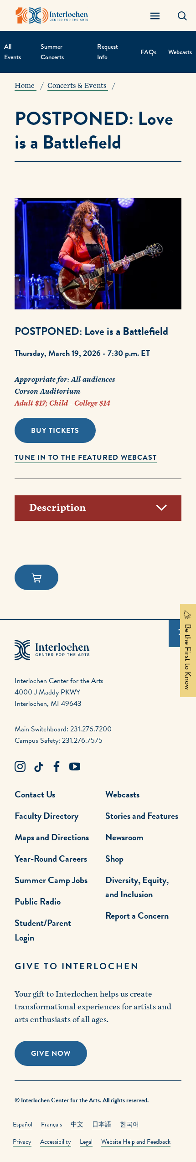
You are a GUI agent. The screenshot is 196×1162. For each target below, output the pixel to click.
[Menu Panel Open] (155, 15)
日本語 (101, 1124)
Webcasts (180, 52)
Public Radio (38, 901)
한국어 (129, 1124)
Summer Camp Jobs (51, 880)
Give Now (51, 1053)
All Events (12, 52)
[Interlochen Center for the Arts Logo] (52, 15)
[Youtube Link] (74, 767)
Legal (86, 1142)
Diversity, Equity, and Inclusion (137, 887)
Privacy (22, 1142)
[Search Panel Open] (182, 15)
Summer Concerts (52, 52)
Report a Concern (137, 915)
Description (57, 507)
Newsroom (124, 837)
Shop (114, 858)
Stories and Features (141, 816)
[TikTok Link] (38, 767)
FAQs (148, 52)
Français (51, 1124)
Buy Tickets (55, 430)
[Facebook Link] (56, 767)
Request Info (107, 52)
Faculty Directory (46, 816)
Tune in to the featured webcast (86, 457)
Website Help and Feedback (135, 1142)
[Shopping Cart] (36, 577)
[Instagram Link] (20, 767)
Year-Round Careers (51, 858)
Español (22, 1124)
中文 (77, 1124)
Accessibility (55, 1142)
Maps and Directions (52, 837)
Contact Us (35, 794)
